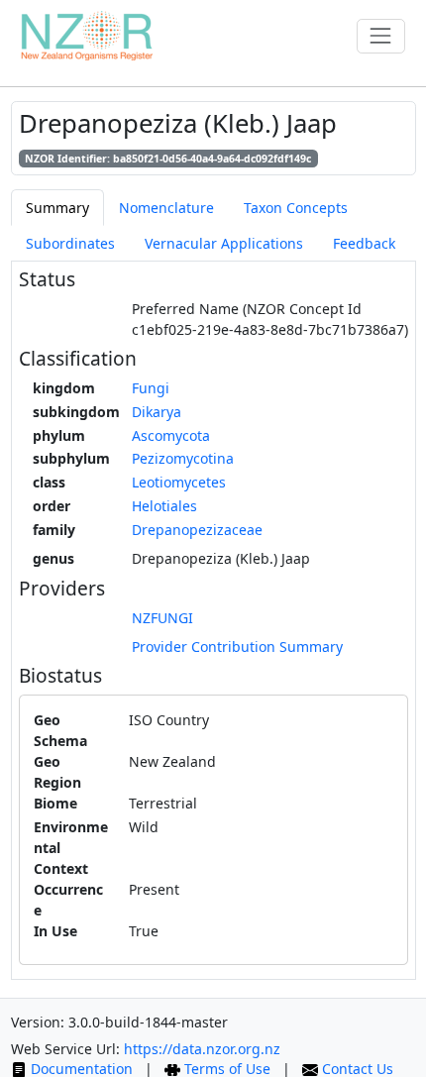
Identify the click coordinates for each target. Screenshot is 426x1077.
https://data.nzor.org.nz (202, 1048)
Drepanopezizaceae (197, 529)
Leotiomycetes (179, 482)
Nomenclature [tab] (166, 207)
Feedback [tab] (364, 243)
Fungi (150, 387)
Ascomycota (171, 435)
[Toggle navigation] (381, 36)
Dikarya (156, 411)
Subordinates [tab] (70, 243)
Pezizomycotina (183, 458)
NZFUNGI (162, 617)
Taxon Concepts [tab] (296, 207)
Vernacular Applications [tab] (224, 243)
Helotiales (164, 505)
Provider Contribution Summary (237, 646)
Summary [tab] (57, 207)
